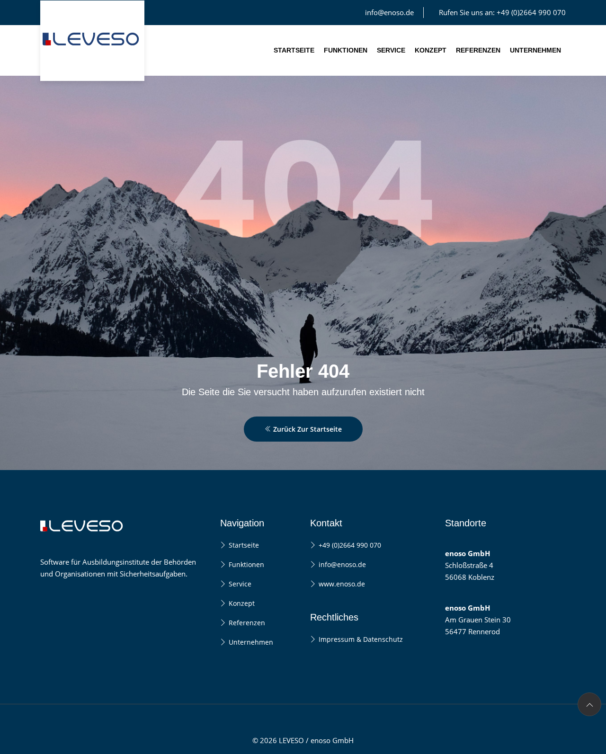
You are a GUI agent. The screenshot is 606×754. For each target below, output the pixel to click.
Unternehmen (535, 50)
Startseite (294, 50)
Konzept (430, 50)
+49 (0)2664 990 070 (350, 545)
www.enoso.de (342, 583)
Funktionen (345, 50)
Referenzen (478, 50)
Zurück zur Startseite (306, 429)
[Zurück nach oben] (589, 704)
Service (391, 50)
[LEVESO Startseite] (92, 40)
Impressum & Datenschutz (361, 639)
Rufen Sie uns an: (502, 12)
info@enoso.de (389, 12)
